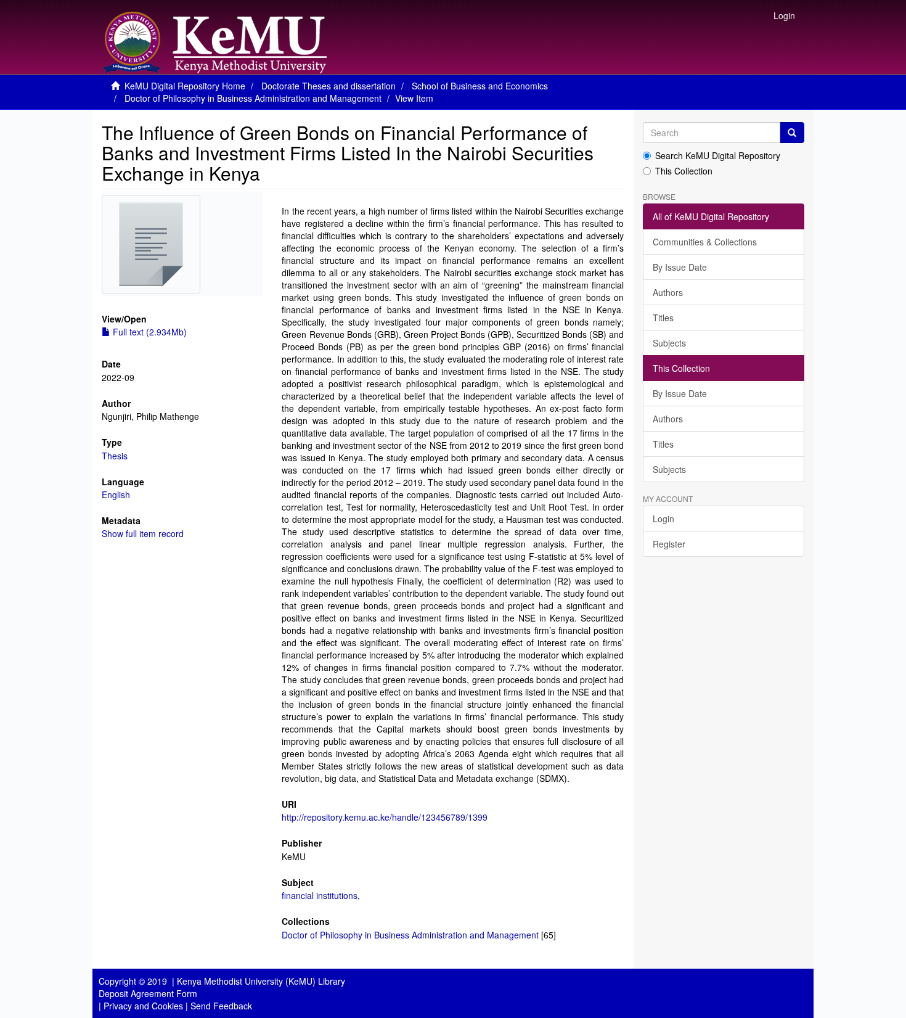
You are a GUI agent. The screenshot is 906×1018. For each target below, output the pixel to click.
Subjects (669, 343)
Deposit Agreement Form (148, 993)
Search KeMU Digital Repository (717, 155)
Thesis (115, 455)
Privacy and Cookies (143, 1006)
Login (663, 518)
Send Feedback (221, 1006)
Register (669, 544)
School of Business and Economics (480, 86)
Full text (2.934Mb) (148, 332)
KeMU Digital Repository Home (184, 86)
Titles (663, 317)
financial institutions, (321, 895)
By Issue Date (680, 267)
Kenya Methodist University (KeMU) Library (261, 981)
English (116, 494)
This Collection (683, 171)
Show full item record (143, 533)
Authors (668, 292)
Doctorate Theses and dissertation (328, 86)
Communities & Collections (705, 242)
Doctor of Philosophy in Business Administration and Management (253, 98)
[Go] (792, 132)
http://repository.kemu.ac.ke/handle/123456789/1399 (385, 817)
